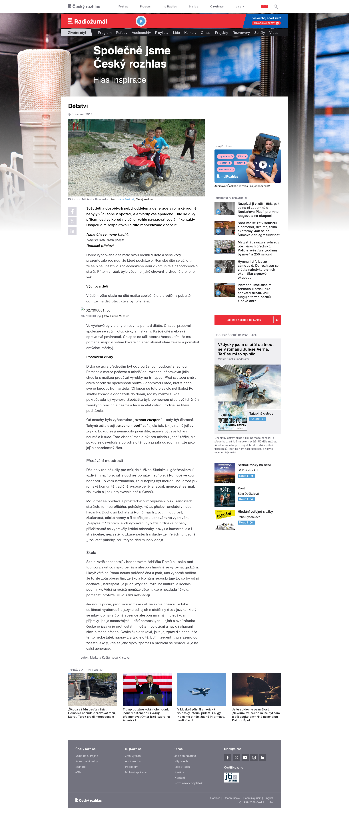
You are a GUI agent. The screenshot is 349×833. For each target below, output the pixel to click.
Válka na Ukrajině (86, 756)
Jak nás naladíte (185, 756)
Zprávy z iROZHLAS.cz (86, 670)
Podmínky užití (252, 798)
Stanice (193, 6)
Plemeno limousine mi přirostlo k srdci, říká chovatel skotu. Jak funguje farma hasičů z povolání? (255, 293)
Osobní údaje (232, 798)
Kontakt (179, 777)
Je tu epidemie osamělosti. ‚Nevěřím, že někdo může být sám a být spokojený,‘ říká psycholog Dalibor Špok (256, 715)
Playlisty (162, 33)
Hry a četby (224, 156)
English (269, 798)
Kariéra (179, 772)
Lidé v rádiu (182, 767)
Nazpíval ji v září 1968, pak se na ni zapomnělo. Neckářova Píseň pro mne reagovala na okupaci (259, 210)
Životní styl (77, 33)
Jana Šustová (126, 199)
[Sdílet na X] (72, 221)
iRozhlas (123, 6)
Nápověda (181, 761)
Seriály (259, 33)
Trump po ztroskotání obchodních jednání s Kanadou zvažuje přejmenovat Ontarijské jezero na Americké (147, 715)
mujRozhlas (170, 6)
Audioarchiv (141, 33)
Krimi (240, 156)
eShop (79, 772)
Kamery (190, 33)
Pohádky (223, 163)
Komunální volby (86, 761)
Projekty (221, 33)
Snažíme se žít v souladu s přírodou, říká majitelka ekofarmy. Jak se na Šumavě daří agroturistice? (259, 229)
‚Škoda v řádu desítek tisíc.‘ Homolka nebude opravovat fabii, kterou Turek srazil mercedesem (92, 713)
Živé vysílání (225, 169)
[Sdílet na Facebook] (72, 211)
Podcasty (131, 767)
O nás (205, 33)
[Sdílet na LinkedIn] (72, 231)
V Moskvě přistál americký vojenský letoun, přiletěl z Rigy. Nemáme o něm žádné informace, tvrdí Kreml (201, 715)
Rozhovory (241, 33)
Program (145, 6)
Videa (273, 33)
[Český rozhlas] (84, 6)
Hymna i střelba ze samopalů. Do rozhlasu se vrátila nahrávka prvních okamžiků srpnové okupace (258, 269)
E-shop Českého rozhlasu (236, 335)
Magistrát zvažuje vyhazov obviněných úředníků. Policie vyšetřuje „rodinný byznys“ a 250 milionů (258, 248)
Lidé (176, 33)
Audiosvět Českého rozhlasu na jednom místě (242, 186)
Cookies (215, 798)
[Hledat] (276, 6)
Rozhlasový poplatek (188, 783)
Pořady (121, 33)
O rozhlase (217, 6)
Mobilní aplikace (136, 772)
